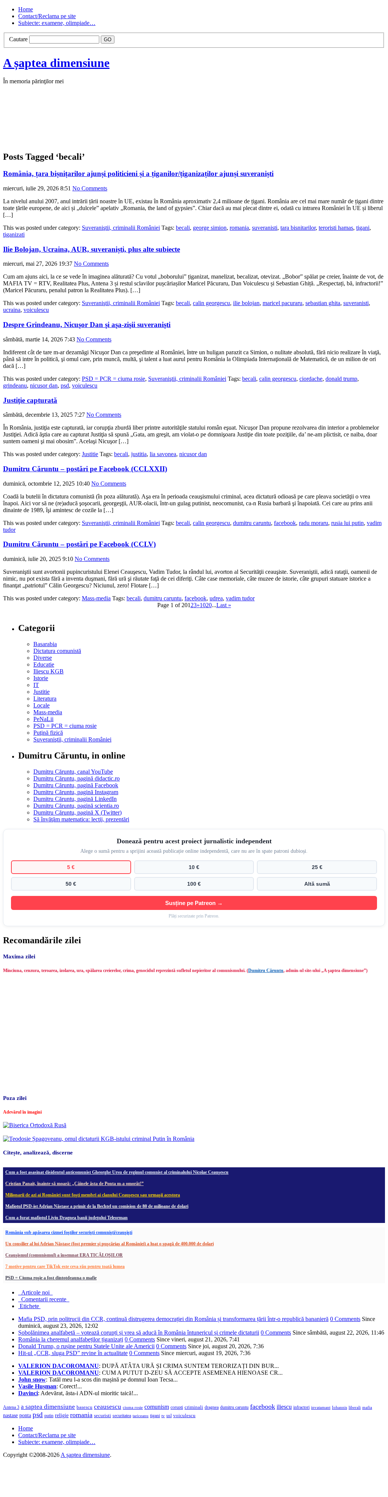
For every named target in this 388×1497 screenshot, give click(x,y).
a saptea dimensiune (48, 1406)
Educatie (43, 664)
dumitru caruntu (252, 523)
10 (203, 605)
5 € (71, 867)
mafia (367, 1407)
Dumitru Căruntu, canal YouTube (73, 771)
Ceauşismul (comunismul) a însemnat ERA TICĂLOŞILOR (64, 1255)
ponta (25, 1415)
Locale (41, 705)
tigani (362, 227)
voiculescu (36, 310)
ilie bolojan (246, 303)
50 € (71, 884)
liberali (355, 1407)
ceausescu (107, 1406)
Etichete (29, 1306)
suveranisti (264, 227)
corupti (177, 1407)
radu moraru (313, 523)
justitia (139, 454)
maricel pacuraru (282, 303)
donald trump (341, 378)
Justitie (90, 454)
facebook (285, 523)
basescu (84, 1407)
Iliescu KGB (48, 671)
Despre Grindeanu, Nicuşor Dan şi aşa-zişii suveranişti (87, 325)
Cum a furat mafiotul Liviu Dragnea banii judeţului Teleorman (66, 1217)
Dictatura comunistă (57, 651)
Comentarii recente (43, 1299)
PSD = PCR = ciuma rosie (113, 378)
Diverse (42, 657)
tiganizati (14, 234)
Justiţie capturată (30, 400)
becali (183, 227)
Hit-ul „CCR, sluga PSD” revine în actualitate (73, 1353)
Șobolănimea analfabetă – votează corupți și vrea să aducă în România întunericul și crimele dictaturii (138, 1332)
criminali (194, 1407)
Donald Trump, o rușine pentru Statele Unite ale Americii (86, 1346)
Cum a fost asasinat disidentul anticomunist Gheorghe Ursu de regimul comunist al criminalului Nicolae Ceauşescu (116, 1172)
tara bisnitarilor (298, 227)
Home (25, 9)
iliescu (284, 1407)
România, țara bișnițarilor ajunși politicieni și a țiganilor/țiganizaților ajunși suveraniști (138, 174)
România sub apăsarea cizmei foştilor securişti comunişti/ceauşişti (68, 1232)
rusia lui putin (347, 523)
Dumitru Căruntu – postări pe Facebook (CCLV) (79, 544)
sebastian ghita (322, 303)
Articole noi (35, 1292)
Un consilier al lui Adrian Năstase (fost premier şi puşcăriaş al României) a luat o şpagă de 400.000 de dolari (109, 1243)
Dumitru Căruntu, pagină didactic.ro (76, 778)
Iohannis (339, 1407)
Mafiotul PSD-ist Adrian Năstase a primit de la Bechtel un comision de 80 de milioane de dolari (96, 1206)
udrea (216, 598)
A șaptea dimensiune (56, 63)
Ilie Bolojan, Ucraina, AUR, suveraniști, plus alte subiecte (91, 249)
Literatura (44, 698)
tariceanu (141, 1415)
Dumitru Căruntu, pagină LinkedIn (75, 799)
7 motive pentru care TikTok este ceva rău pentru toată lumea (65, 1266)
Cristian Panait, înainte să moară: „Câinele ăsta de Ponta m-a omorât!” (74, 1183)
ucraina (11, 310)
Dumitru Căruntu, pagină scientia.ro (76, 805)
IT (36, 685)
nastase (10, 1415)
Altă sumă (317, 884)
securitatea (122, 1415)
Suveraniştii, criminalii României (121, 227)
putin (48, 1415)
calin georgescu (211, 303)
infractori (301, 1407)
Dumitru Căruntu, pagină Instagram (75, 792)
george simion (210, 227)
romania (239, 227)
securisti (102, 1415)
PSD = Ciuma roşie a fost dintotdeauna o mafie (51, 1277)
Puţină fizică (48, 732)
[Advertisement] (116, 126)
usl (169, 1415)
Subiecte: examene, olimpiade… (56, 23)
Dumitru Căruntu (265, 970)
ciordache (310, 378)
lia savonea (163, 454)
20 (209, 605)
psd (65, 385)
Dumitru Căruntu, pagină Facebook (75, 785)
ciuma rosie (133, 1407)
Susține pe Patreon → (194, 903)
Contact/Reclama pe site (47, 16)
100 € (194, 884)
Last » (223, 605)
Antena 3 (11, 1407)
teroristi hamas (336, 227)
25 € (317, 867)
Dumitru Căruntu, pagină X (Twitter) (77, 812)
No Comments (89, 188)
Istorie (40, 678)
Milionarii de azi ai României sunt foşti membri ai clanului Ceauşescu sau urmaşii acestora (92, 1195)
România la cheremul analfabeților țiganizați (70, 1339)
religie (62, 1415)
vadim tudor (240, 598)
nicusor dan (44, 385)
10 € (194, 867)
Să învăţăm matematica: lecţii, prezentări (81, 819)
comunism (156, 1407)
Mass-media (96, 598)
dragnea (212, 1407)
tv (163, 1416)
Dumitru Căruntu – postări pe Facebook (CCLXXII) (85, 469)
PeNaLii (43, 719)
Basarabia (45, 644)
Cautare (18, 39)
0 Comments (345, 1319)
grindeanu (15, 385)
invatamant (320, 1407)
